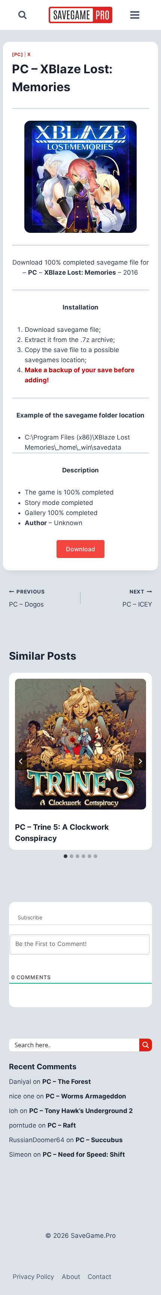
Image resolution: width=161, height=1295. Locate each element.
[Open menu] (134, 15)
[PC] (17, 54)
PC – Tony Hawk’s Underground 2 (81, 1110)
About (71, 1276)
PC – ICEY (137, 598)
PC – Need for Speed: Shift (84, 1154)
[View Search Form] (22, 15)
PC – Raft (62, 1125)
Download (80, 549)
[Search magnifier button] (145, 1045)
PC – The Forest (66, 1081)
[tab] (65, 856)
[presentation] (80, 744)
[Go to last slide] (21, 761)
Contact (99, 1276)
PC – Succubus (99, 1140)
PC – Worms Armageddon (86, 1096)
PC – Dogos (27, 598)
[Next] (140, 761)
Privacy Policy (33, 1276)
